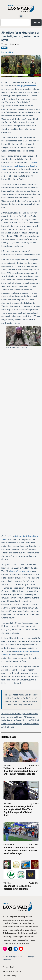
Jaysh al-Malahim (31, 723)
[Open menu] (21, 16)
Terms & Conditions (12, 971)
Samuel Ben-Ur (9, 845)
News (4, 48)
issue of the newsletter (21, 571)
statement (31, 85)
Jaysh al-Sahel (7, 726)
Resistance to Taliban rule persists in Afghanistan (17, 887)
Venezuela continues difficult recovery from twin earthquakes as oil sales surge (20, 850)
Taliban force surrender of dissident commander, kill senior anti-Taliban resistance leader (21, 771)
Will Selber (7, 765)
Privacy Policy (9, 967)
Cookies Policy (9, 975)
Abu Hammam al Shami (12, 716)
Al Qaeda (28, 716)
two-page (21, 85)
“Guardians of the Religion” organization (19, 713)
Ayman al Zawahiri (15, 720)
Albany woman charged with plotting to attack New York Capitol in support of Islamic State (18, 810)
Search (37, 22)
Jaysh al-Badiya (17, 165)
